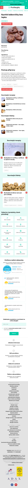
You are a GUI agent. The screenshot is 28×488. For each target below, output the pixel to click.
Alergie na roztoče (14, 408)
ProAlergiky (4, 10)
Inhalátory (14, 387)
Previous (2, 158)
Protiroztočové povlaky (7, 233)
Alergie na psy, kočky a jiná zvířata (14, 411)
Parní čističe (7, 253)
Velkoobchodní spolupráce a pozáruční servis (14, 458)
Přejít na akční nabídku (16, 4)
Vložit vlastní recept (6, 23)
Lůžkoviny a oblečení (20, 232)
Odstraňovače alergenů (7, 247)
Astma (14, 419)
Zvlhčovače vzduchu (20, 226)
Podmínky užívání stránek (17, 462)
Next (26, 158)
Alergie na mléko (14, 406)
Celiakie (14, 416)
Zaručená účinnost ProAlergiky (8, 442)
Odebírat (14, 333)
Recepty (10, 10)
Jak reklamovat (14, 428)
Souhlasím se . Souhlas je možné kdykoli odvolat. (15, 329)
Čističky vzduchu (20, 219)
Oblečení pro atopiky (14, 400)
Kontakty (14, 440)
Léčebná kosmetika (20, 253)
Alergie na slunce (14, 422)
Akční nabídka (7, 219)
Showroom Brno (14, 433)
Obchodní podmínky (14, 431)
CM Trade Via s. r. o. (16, 455)
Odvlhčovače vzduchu (7, 226)
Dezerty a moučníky (18, 10)
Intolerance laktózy (14, 409)
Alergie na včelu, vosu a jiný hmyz (14, 417)
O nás (14, 439)
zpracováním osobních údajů (15, 328)
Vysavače (20, 246)
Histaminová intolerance (14, 414)
